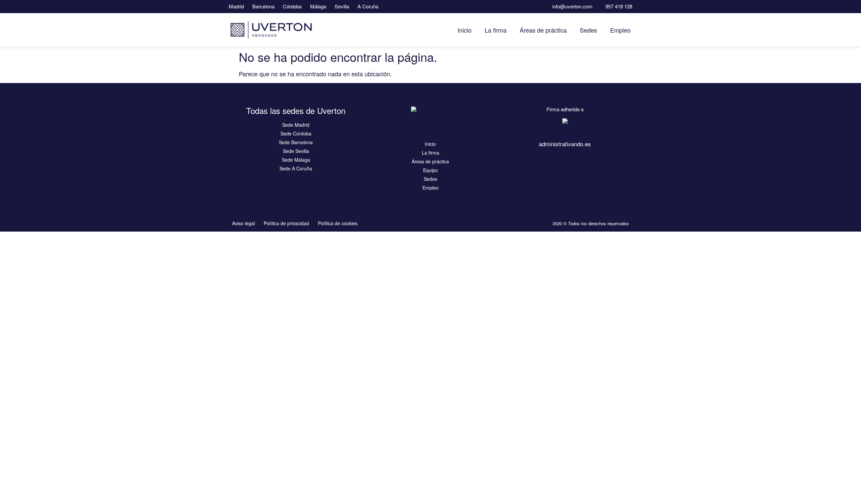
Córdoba (292, 6)
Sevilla (342, 6)
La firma (496, 30)
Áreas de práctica (543, 30)
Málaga (318, 6)
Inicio (464, 30)
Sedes (588, 30)
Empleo (620, 30)
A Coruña (368, 6)
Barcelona (263, 6)
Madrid (236, 6)
